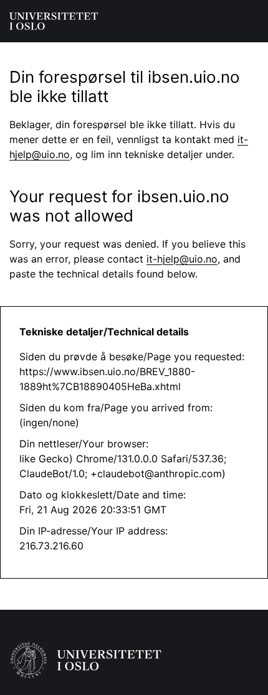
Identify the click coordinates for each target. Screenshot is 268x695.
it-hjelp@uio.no (182, 259)
